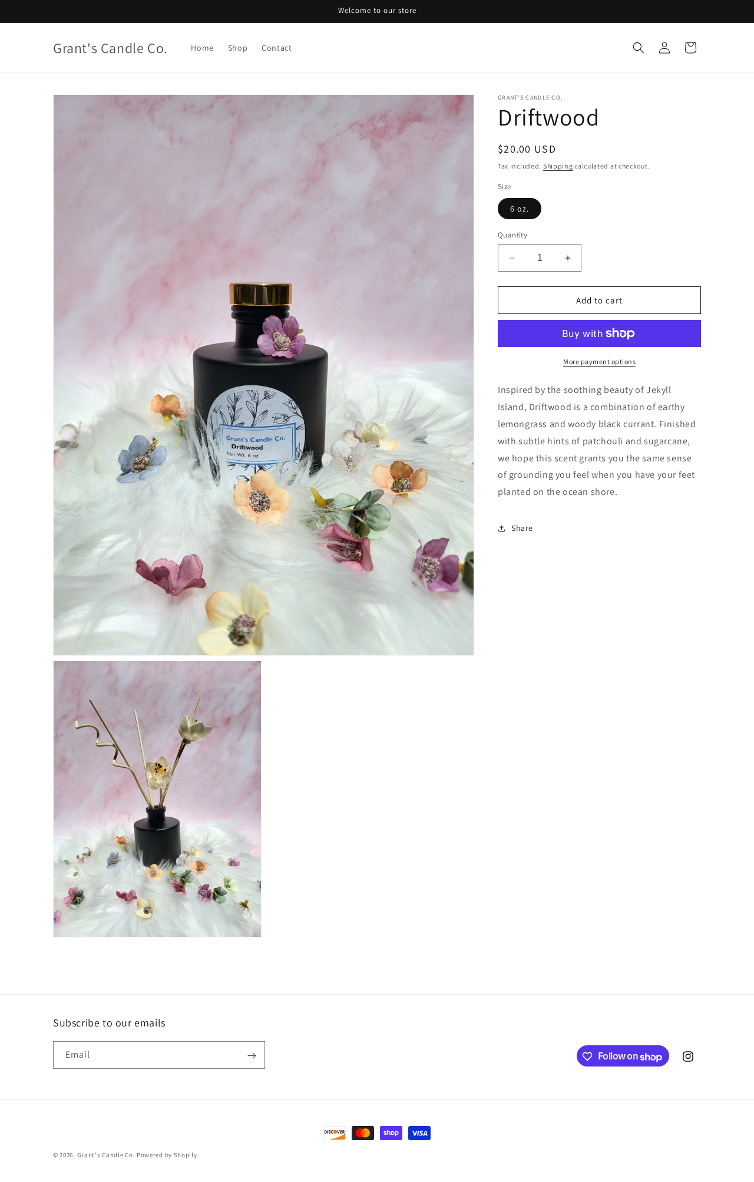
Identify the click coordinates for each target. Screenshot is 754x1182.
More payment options (599, 361)
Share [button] (522, 528)
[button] (639, 48)
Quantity (512, 235)
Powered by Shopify (167, 1155)
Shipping (558, 165)
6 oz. (519, 208)
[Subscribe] (251, 1055)
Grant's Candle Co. (106, 1155)
